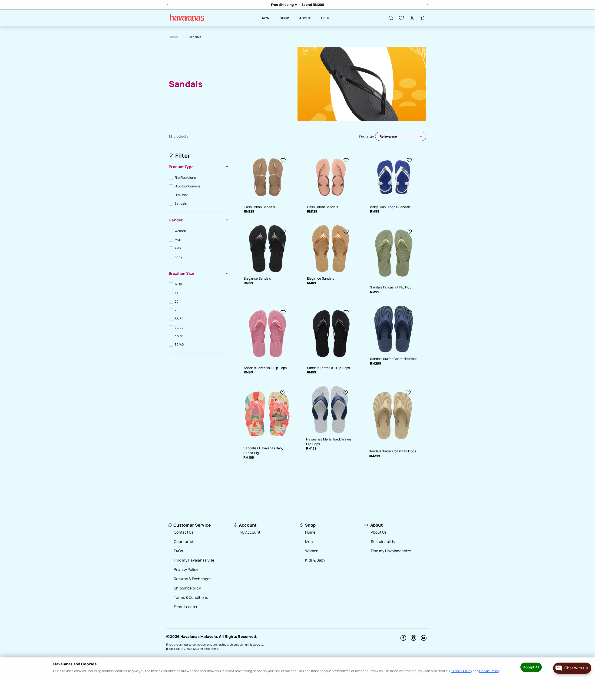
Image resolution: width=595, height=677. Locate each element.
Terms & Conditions (191, 597)
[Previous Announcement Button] (168, 4)
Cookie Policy (489, 671)
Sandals (195, 37)
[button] (390, 18)
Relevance (388, 136)
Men (309, 541)
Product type (181, 166)
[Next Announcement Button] (427, 4)
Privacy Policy (186, 569)
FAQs (178, 550)
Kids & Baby (315, 560)
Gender (176, 220)
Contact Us (184, 532)
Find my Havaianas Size (194, 560)
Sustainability (383, 541)
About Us (379, 532)
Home (173, 37)
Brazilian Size (181, 273)
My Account (250, 532)
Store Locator (186, 606)
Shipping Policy (187, 588)
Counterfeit (184, 541)
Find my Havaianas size (391, 550)
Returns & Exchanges (192, 578)
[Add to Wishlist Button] (283, 160)
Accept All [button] (531, 667)
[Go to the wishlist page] (401, 18)
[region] (297, 4)
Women (311, 550)
